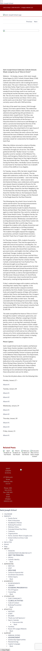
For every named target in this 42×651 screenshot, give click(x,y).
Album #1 (6, 384)
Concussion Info (17, 622)
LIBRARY (11, 585)
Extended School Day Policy (17, 529)
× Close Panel (5, 650)
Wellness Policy (13, 527)
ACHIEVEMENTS (14, 583)
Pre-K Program (13, 590)
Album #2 (6, 397)
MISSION (11, 551)
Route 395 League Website (17, 629)
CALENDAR (8, 514)
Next (35, 21)
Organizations (13, 533)
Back (11, 540)
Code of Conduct (13, 603)
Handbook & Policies (15, 523)
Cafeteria (11, 531)
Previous (29, 21)
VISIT (10, 568)
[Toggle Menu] (1, 1)
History (10, 557)
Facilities (11, 626)
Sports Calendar (13, 620)
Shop (5, 546)
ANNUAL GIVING (14, 635)
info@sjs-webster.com (27, 7)
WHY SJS (11, 566)
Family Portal (12, 518)
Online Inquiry (13, 577)
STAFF (10, 613)
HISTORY (11, 611)
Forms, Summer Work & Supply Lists (20, 536)
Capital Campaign (14, 644)
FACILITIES (8, 542)
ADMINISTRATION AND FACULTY (20, 553)
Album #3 (6, 401)
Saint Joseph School (6, 3)
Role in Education (14, 520)
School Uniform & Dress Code (18, 538)
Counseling (12, 592)
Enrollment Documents (16, 575)
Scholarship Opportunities (17, 639)
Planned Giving (13, 642)
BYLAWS (11, 616)
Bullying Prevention (14, 525)
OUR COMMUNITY (15, 598)
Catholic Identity (13, 559)
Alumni (6, 544)
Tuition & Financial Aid (15, 572)
